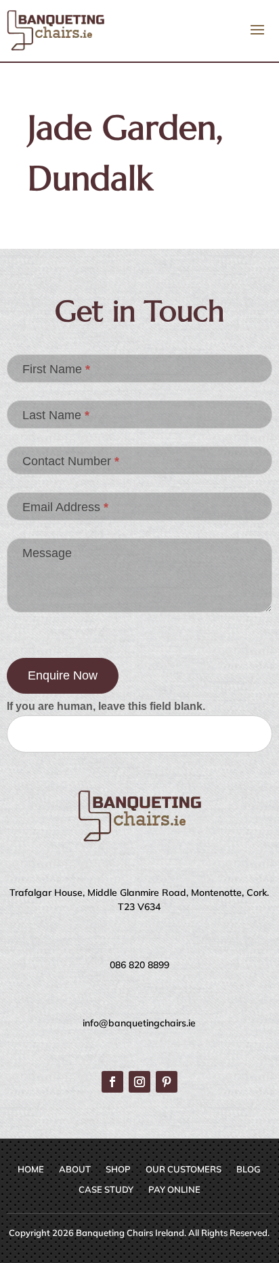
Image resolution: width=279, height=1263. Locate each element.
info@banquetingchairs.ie (139, 1023)
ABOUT (75, 1169)
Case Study (106, 1190)
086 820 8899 (139, 965)
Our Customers (183, 1169)
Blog (248, 1169)
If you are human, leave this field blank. (106, 706)
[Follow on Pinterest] (166, 1082)
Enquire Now (63, 675)
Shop (118, 1169)
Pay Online (174, 1190)
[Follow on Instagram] (139, 1082)
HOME (31, 1169)
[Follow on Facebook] (112, 1082)
